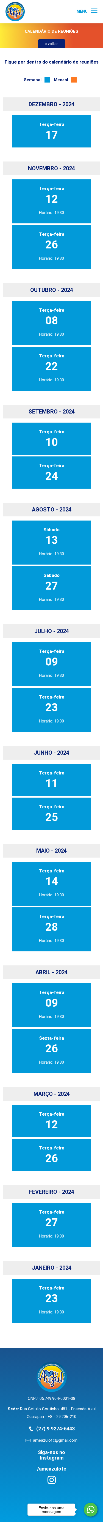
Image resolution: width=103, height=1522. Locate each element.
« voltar (51, 44)
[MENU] (94, 10)
